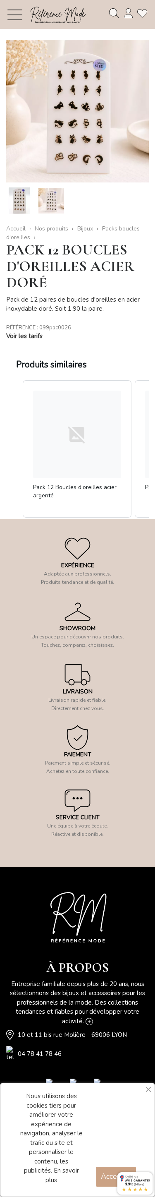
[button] (14, 449)
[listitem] (77, 449)
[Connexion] (128, 13)
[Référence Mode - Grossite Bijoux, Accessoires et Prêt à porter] (58, 15)
